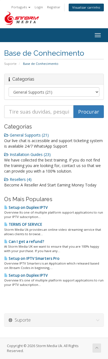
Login (39, 7)
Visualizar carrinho (86, 7)
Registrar (53, 7)
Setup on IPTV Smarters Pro (34, 258)
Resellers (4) (20, 179)
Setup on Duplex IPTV (28, 207)
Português (19, 7)
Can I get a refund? (26, 241)
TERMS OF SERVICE (25, 224)
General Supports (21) (29, 135)
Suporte (10, 63)
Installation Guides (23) (30, 154)
